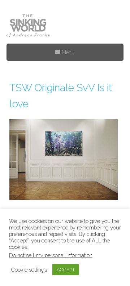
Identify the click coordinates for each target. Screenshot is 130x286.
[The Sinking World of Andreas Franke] (28, 26)
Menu (67, 52)
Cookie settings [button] (29, 270)
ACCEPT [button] (66, 269)
